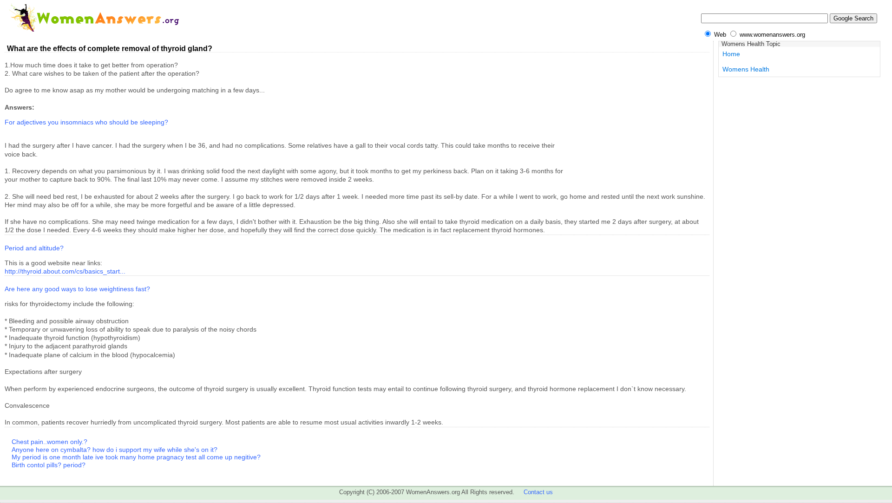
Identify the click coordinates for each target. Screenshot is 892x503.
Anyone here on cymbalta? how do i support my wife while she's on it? (114, 449)
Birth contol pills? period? (48, 465)
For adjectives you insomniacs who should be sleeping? (86, 122)
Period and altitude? (34, 248)
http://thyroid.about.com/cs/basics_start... (65, 271)
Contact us (538, 492)
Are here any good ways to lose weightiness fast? (77, 289)
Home (731, 54)
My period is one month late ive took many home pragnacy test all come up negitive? (136, 457)
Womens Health (745, 69)
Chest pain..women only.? (49, 441)
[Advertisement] (639, 119)
